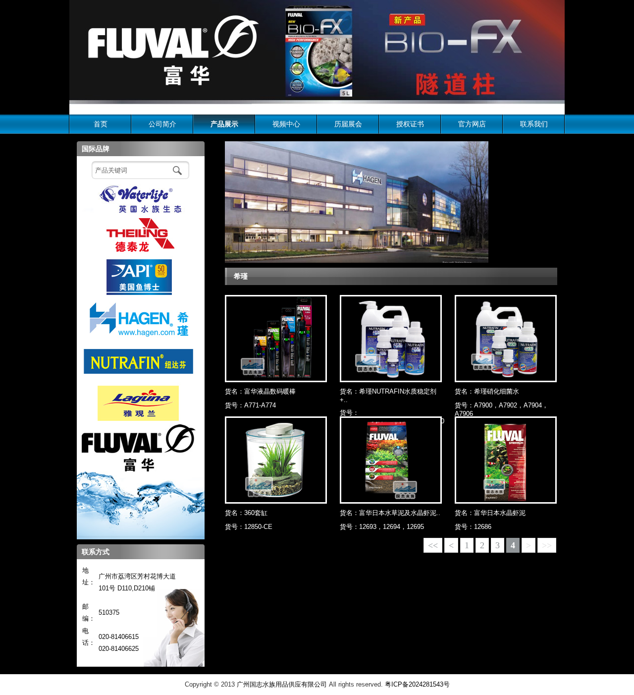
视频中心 (286, 124)
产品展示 (224, 124)
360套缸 (255, 513)
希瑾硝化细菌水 (496, 391)
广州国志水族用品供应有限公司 (282, 684)
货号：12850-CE (248, 526)
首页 (100, 124)
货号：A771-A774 (250, 405)
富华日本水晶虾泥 (500, 513)
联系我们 (534, 124)
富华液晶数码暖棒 (270, 391)
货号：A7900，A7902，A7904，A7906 (501, 409)
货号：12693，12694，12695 (382, 526)
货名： (260, 391)
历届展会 (348, 124)
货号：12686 (473, 526)
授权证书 (410, 124)
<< (433, 545)
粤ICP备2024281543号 (417, 684)
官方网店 (472, 124)
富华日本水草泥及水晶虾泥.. (399, 513)
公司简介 (162, 124)
